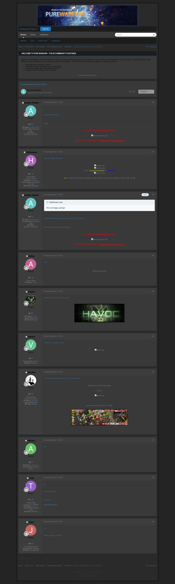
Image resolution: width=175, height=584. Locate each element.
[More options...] (153, 102)
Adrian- (31, 440)
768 (31, 544)
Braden (31, 372)
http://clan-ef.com (50, 504)
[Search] (154, 35)
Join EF (34, 506)
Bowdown (34, 180)
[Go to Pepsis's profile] (30, 299)
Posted (53, 102)
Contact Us (88, 572)
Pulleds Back (34, 127)
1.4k (31, 174)
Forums (23, 41)
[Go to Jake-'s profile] (30, 530)
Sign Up (45, 29)
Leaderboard (55, 41)
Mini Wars (48, 93)
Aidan (31, 256)
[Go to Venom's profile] (30, 344)
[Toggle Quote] (47, 202)
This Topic (145, 35)
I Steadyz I (35, 465)
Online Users (42, 41)
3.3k (31, 278)
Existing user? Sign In (28, 29)
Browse (23, 35)
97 (32, 358)
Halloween (31, 152)
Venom (31, 336)
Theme (77, 572)
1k (32, 462)
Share (132, 91)
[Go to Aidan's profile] (30, 264)
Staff (32, 41)
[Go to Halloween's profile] (30, 160)
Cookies (97, 572)
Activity (33, 35)
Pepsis (31, 291)
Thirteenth (34, 400)
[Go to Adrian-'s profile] (30, 448)
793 (31, 394)
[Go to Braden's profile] (30, 380)
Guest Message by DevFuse (87, 75)
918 (31, 313)
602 (31, 124)
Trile (31, 478)
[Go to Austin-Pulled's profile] (23, 91)
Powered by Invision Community (87, 576)
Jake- (31, 522)
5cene (35, 282)
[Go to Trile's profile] (30, 486)
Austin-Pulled (31, 103)
